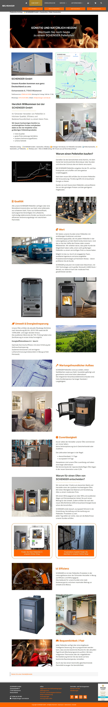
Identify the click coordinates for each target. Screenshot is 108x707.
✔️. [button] (75, 149)
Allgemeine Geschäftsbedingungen (51, 688)
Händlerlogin (74, 690)
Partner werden (75, 688)
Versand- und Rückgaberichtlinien (50, 692)
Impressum (60, 704)
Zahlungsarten (44, 690)
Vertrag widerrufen (46, 698)
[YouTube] (76, 697)
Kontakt (74, 704)
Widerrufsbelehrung (46, 694)
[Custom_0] (85, 697)
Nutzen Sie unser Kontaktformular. (22, 674)
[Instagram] (81, 697)
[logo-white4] (8, 6)
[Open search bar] (102, 3)
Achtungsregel (44, 696)
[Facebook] (72, 697)
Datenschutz (68, 704)
